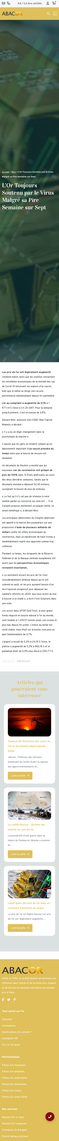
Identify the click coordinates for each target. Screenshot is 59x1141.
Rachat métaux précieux (15, 1136)
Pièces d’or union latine (14, 1097)
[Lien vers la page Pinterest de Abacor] (15, 1000)
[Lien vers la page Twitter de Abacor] (8, 1000)
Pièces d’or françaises (14, 1065)
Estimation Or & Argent (14, 1130)
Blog (13, 172)
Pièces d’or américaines (14, 1078)
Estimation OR (10, 1038)
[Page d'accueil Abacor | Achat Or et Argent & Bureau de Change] (12, 13)
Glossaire (7, 1019)
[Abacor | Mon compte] (47, 3)
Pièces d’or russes (11, 1090)
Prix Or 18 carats (11, 1045)
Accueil (5, 172)
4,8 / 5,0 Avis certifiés (29, 3)
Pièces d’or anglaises (13, 1071)
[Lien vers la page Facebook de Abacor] (3, 1000)
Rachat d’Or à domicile (14, 1123)
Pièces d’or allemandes (14, 1084)
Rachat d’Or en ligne (13, 1117)
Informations (9, 1025)
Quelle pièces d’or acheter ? (17, 1032)
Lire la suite (18, 775)
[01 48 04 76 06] (49, 1116)
